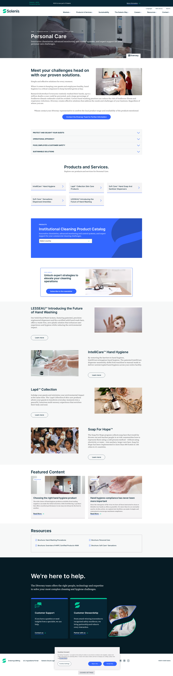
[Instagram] (124, 660)
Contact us (39, 633)
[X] (128, 660)
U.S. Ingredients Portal (30, 660)
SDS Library (159, 8)
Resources (151, 12)
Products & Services (84, 12)
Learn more (39, 338)
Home (32, 31)
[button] (85, 133)
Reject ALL (95, 663)
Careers (137, 12)
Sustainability (104, 12)
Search (168, 8)
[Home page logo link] (11, 13)
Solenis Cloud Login (48, 660)
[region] (87, 658)
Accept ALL (110, 663)
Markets (66, 12)
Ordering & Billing (14, 660)
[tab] (86, 133)
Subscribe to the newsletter (61, 291)
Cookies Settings (86, 672)
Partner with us (80, 633)
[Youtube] (120, 660)
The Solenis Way (121, 12)
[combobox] (65, 241)
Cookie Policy (63, 658)
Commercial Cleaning (57, 31)
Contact (165, 12)
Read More (37, 514)
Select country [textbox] (45, 241)
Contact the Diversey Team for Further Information (86, 117)
